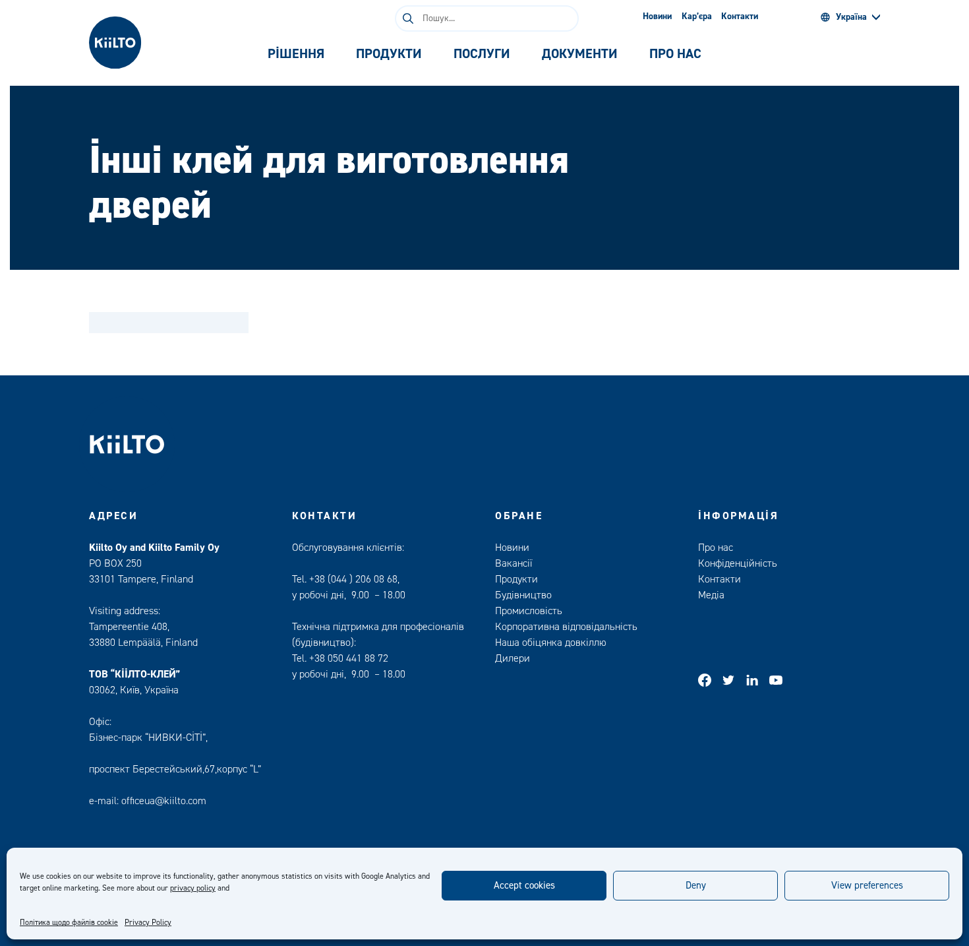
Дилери (512, 658)
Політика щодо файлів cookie (69, 923)
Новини (657, 16)
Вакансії (513, 563)
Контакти (739, 16)
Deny (696, 885)
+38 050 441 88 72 (348, 658)
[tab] (296, 54)
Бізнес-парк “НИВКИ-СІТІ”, (149, 737)
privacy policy (193, 888)
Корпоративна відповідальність (566, 626)
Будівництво (523, 595)
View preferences (867, 885)
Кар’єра (697, 16)
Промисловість (528, 610)
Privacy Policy (148, 923)
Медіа (711, 595)
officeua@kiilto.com (163, 800)
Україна (851, 17)
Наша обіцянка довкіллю (550, 642)
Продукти (516, 579)
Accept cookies (524, 885)
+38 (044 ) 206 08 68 (353, 579)
